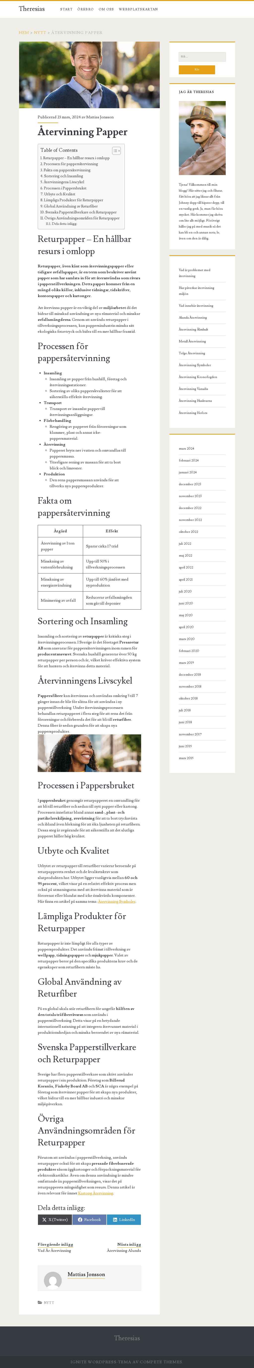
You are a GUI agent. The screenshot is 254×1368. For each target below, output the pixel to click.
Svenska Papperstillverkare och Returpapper (81, 212)
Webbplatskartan (138, 9)
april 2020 (186, 627)
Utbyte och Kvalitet (59, 194)
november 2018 (190, 687)
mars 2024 (186, 449)
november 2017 (190, 734)
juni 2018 (185, 722)
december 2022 (190, 508)
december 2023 (190, 484)
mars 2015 (186, 758)
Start (66, 9)
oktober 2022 (188, 532)
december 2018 (190, 675)
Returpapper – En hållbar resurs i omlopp (76, 157)
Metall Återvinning (192, 341)
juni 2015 (185, 746)
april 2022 (186, 567)
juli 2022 (185, 544)
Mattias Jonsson (100, 117)
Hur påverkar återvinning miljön (196, 291)
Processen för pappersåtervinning (71, 163)
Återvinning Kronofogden (198, 377)
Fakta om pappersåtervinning (67, 170)
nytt (40, 32)
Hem (24, 32)
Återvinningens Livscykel (64, 182)
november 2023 (190, 496)
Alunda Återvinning (193, 318)
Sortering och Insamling (63, 176)
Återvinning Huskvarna (195, 401)
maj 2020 (186, 615)
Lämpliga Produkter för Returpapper (73, 200)
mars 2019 (186, 663)
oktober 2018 (188, 698)
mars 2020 (187, 639)
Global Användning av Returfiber (71, 206)
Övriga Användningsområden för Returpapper (82, 218)
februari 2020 (189, 651)
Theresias (32, 9)
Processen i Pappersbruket (65, 188)
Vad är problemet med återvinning (194, 273)
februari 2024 (189, 461)
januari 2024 (188, 472)
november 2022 (190, 520)
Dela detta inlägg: (64, 224)
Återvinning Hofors (193, 413)
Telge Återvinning (192, 353)
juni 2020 (186, 603)
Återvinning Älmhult (193, 330)
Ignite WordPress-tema (101, 1362)
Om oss (106, 9)
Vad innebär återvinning (196, 306)
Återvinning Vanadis (193, 389)
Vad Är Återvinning (54, 1250)
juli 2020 (185, 592)
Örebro (85, 9)
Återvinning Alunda (124, 1250)
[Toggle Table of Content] (114, 151)
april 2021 (186, 580)
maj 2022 (185, 556)
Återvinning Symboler (116, 901)
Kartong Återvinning (95, 1193)
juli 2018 (185, 710)
